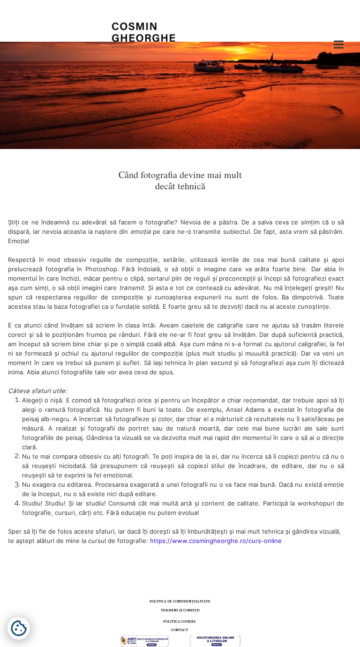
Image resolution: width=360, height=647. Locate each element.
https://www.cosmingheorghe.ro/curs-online (216, 540)
